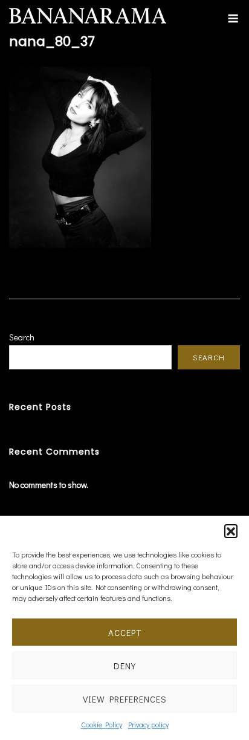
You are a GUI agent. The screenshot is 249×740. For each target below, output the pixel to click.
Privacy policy (148, 724)
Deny (125, 666)
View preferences (125, 699)
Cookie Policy (101, 724)
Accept (124, 632)
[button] (231, 531)
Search (21, 337)
